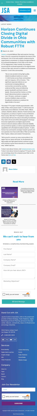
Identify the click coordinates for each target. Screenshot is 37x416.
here (10, 155)
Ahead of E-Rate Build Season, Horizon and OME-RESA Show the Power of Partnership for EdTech (9, 221)
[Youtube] (11, 339)
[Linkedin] (3, 339)
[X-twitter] (7, 339)
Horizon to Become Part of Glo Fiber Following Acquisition (10, 201)
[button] (34, 10)
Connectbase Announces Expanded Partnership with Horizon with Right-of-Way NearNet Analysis (27, 190)
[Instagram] (15, 339)
